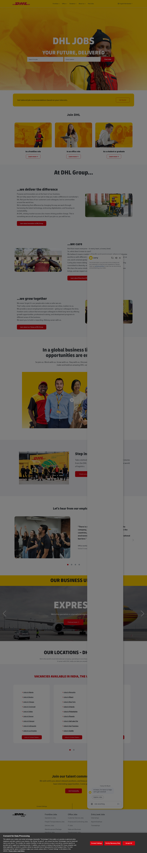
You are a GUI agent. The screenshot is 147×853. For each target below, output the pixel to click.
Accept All (129, 843)
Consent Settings (96, 843)
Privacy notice (12, 851)
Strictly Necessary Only (112, 843)
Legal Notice (20, 851)
